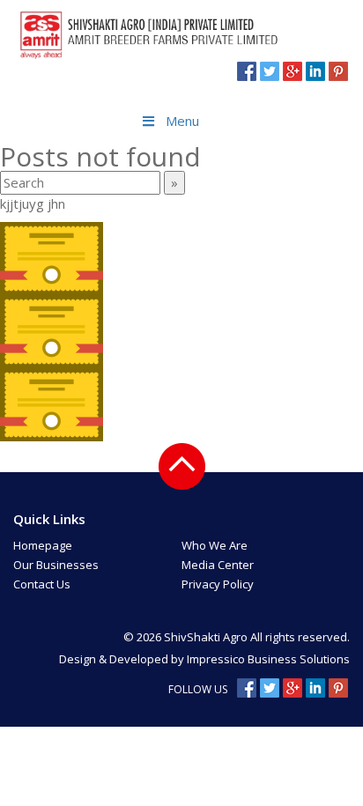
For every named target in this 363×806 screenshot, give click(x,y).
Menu (182, 120)
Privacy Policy (218, 584)
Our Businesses (56, 565)
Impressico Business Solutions (268, 659)
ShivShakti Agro (207, 637)
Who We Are (215, 545)
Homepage (42, 545)
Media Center (218, 565)
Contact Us (41, 584)
